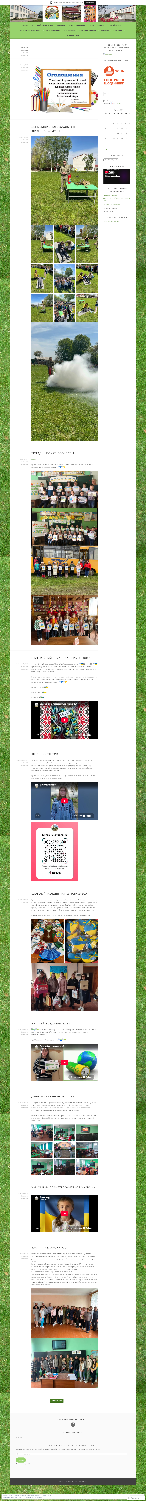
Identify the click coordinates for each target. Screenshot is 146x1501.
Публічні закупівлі (97, 25)
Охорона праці (73, 35)
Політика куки (38, 1497)
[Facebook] (73, 1424)
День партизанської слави (52, 1096)
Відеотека (105, 30)
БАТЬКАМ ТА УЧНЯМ (53, 30)
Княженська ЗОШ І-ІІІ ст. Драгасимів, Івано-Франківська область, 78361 (116, 197)
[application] (116, 176)
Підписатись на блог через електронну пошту (73, 1445)
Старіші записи (57, 1400)
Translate (118, 103)
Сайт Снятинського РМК (111, 222)
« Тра (105, 149)
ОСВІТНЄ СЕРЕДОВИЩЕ (77, 25)
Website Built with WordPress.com (72, 1481)
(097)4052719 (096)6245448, (112, 205)
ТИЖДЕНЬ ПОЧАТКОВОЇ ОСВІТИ (54, 453)
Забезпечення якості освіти (30, 30)
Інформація (117, 30)
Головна (24, 25)
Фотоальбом (69, 30)
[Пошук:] (116, 94)
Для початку (90, 2)
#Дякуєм (34, 459)
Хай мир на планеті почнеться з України (63, 1187)
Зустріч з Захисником (49, 1247)
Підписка (21, 1460)
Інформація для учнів (87, 30)
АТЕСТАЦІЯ (61, 25)
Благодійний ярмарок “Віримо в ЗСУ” (60, 658)
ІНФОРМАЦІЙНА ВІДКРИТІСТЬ (42, 25)
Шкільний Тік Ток (44, 754)
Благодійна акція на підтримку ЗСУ (59, 893)
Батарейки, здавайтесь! (50, 1023)
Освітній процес (114, 25)
